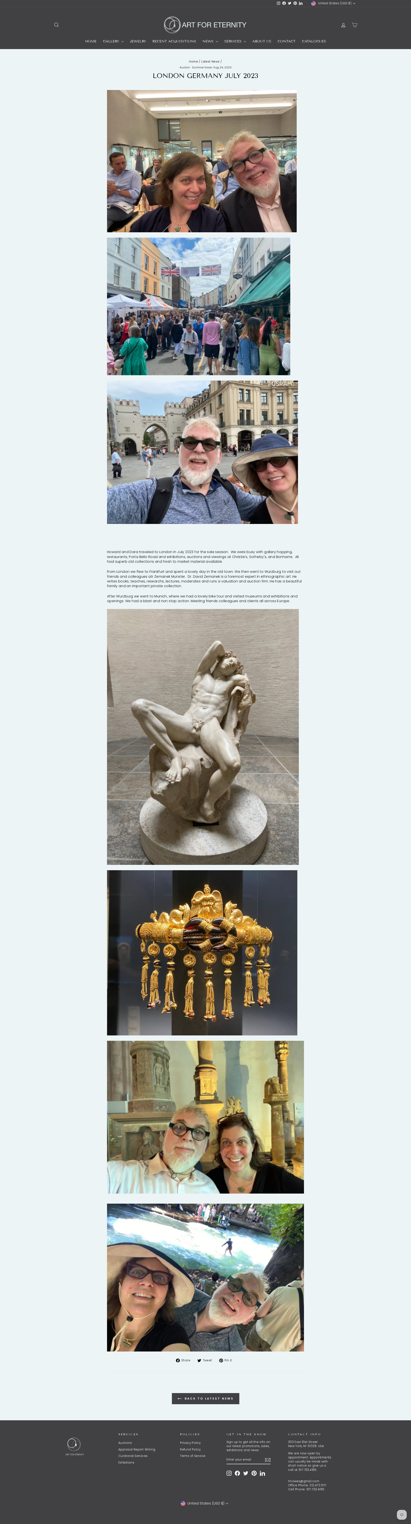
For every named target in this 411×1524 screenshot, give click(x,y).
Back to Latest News (208, 1398)
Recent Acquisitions (174, 41)
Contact (287, 41)
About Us (261, 41)
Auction (185, 67)
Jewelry (138, 41)
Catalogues (314, 41)
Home (91, 41)
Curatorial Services (133, 1456)
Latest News (210, 62)
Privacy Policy (190, 1443)
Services (233, 41)
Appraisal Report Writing (136, 1450)
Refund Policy (190, 1450)
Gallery (111, 41)
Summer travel (202, 67)
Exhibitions (126, 1463)
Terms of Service (192, 1456)
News (209, 41)
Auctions (125, 1443)
